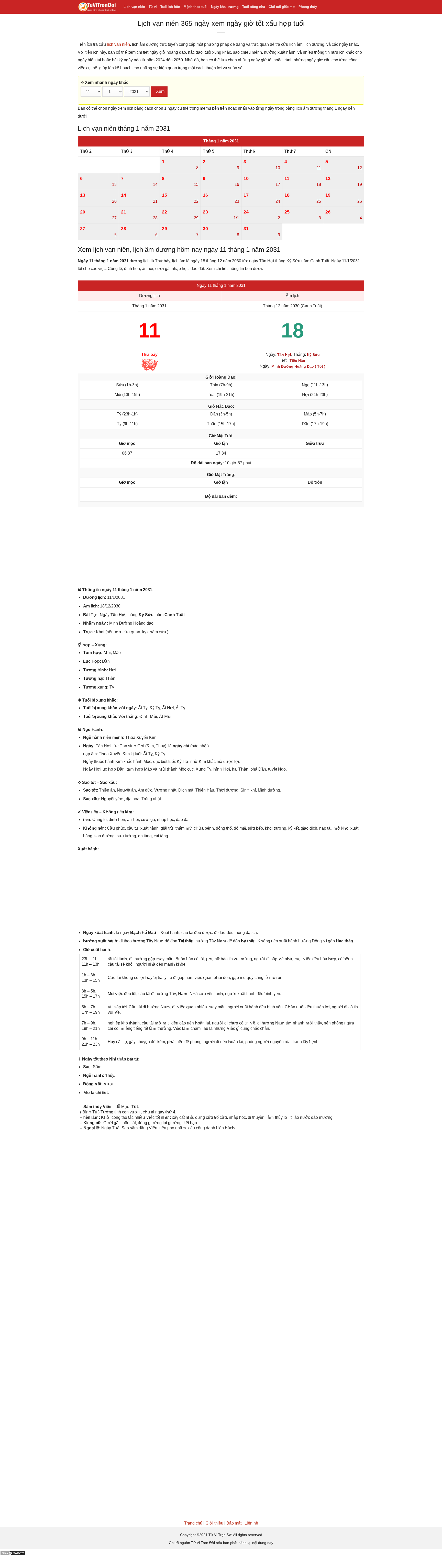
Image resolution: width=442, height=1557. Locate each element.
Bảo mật (233, 1523)
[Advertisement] (221, 548)
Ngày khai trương (225, 7)
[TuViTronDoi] (97, 7)
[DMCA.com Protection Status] (13, 1553)
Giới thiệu (214, 1523)
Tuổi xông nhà (253, 7)
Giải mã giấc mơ (282, 7)
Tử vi (153, 7)
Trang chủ (193, 1523)
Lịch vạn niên (134, 7)
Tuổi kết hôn (170, 7)
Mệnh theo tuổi (195, 7)
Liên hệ (251, 1523)
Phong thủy (308, 7)
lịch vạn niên (118, 44)
